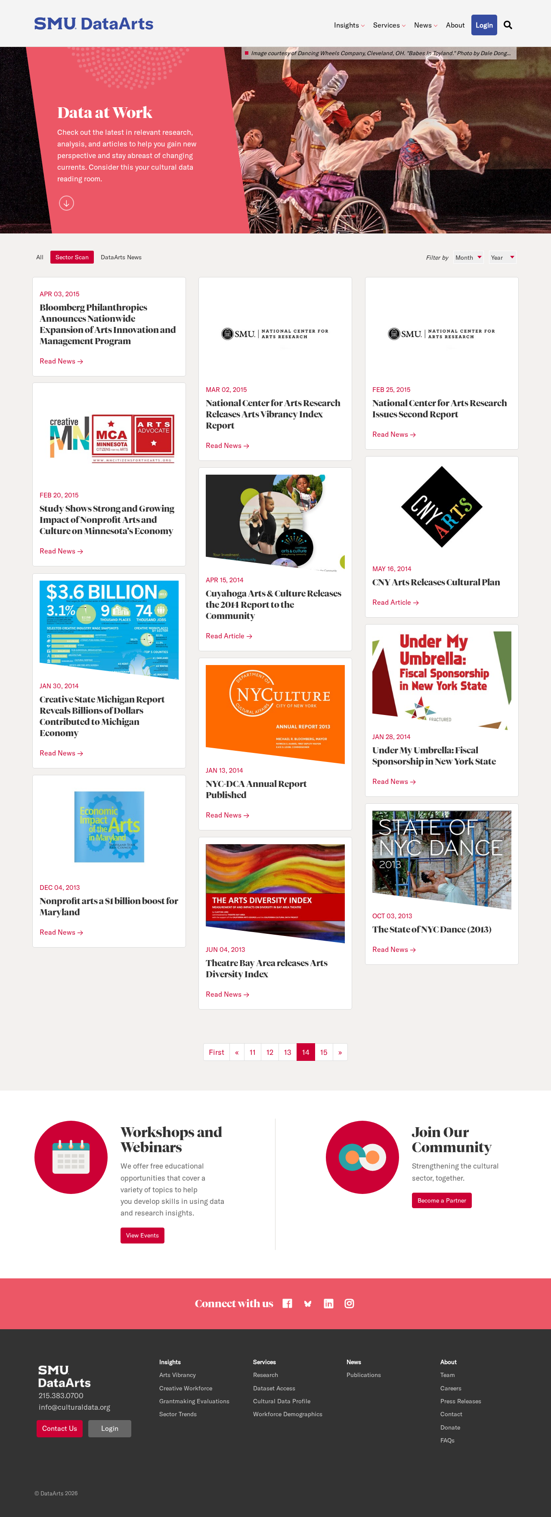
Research (265, 1375)
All (39, 257)
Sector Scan (72, 257)
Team (447, 1375)
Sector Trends (178, 1414)
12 (269, 1052)
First (216, 1052)
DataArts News (121, 257)
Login (109, 1428)
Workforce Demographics (287, 1414)
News (423, 25)
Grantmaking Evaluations (194, 1401)
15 (324, 1052)
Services (386, 25)
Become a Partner (442, 1200)
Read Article (391, 602)
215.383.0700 (61, 1395)
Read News (57, 361)
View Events (142, 1235)
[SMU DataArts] (95, 21)
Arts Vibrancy (177, 1375)
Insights (346, 25)
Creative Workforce (185, 1388)
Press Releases (460, 1401)
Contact (451, 1414)
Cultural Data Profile (281, 1401)
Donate (450, 1427)
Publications (364, 1375)
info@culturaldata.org (74, 1406)
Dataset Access (274, 1388)
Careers (450, 1388)
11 (253, 1052)
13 (287, 1052)
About (455, 25)
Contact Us (59, 1428)
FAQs (447, 1440)
